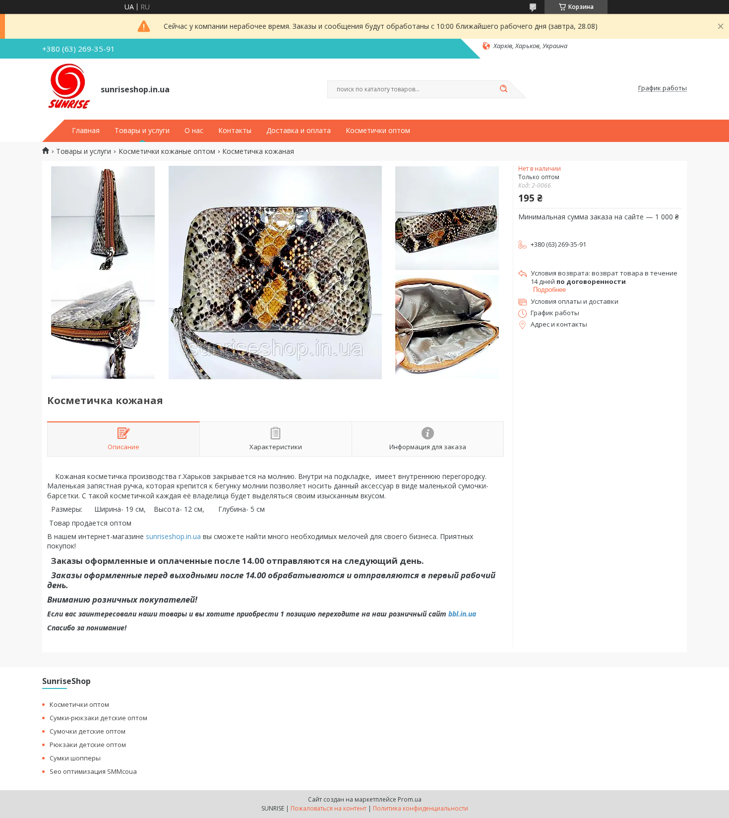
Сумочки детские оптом (87, 731)
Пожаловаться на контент (328, 808)
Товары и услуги (142, 130)
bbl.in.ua (462, 613)
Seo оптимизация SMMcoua (93, 771)
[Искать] (503, 89)
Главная (86, 130)
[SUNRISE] (67, 88)
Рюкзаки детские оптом (88, 744)
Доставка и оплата (298, 130)
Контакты (234, 130)
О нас (193, 130)
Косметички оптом (378, 130)
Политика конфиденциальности (420, 808)
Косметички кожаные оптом (167, 151)
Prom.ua (410, 799)
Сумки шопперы (75, 757)
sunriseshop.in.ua (173, 536)
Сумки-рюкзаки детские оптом (98, 717)
